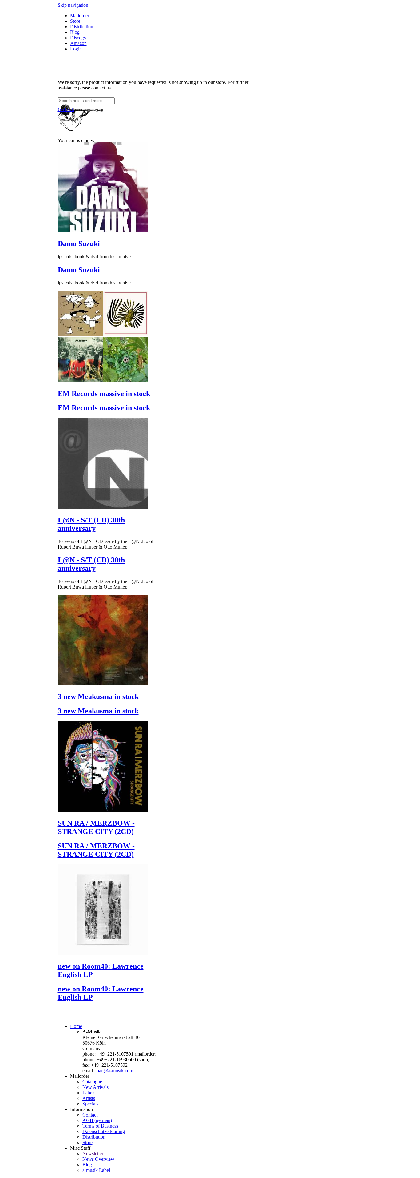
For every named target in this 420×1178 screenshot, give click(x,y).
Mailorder (79, 15)
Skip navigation (73, 5)
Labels (88, 1092)
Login (76, 48)
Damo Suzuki (79, 244)
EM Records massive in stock (104, 394)
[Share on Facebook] (60, 71)
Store (75, 21)
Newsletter (92, 1153)
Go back (66, 109)
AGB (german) (97, 1120)
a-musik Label (96, 1170)
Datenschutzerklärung (103, 1131)
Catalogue (92, 1081)
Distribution (81, 26)
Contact (89, 1114)
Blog (75, 32)
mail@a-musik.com (114, 1070)
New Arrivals (95, 1087)
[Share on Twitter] (66, 71)
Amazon (78, 43)
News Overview (98, 1159)
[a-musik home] (147, 94)
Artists (88, 1098)
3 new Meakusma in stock (98, 696)
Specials (90, 1103)
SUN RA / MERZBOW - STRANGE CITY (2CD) (96, 827)
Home (76, 1026)
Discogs (78, 37)
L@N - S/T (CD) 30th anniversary (91, 524)
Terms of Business (100, 1125)
